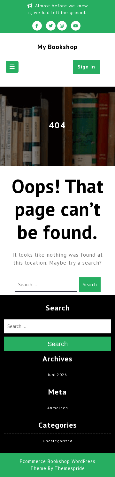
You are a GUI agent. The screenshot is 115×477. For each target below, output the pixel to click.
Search (90, 284)
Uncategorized (58, 440)
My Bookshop (57, 47)
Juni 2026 (57, 374)
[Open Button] (12, 67)
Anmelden (57, 407)
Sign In (86, 67)
